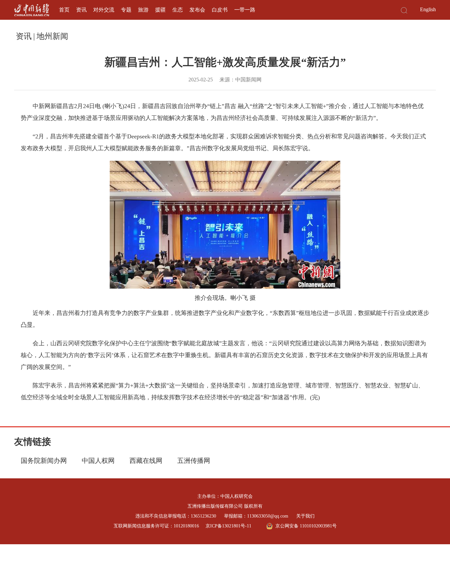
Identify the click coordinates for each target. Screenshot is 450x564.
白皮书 (220, 10)
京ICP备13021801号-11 (228, 525)
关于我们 (305, 516)
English (428, 9)
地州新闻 (52, 36)
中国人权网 (98, 460)
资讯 (81, 10)
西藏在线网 (145, 460)
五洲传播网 (193, 460)
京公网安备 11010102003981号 (306, 525)
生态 (177, 10)
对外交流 (103, 10)
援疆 (160, 10)
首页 (64, 10)
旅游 (143, 10)
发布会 (197, 10)
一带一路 (244, 10)
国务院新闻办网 (44, 460)
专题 (126, 10)
